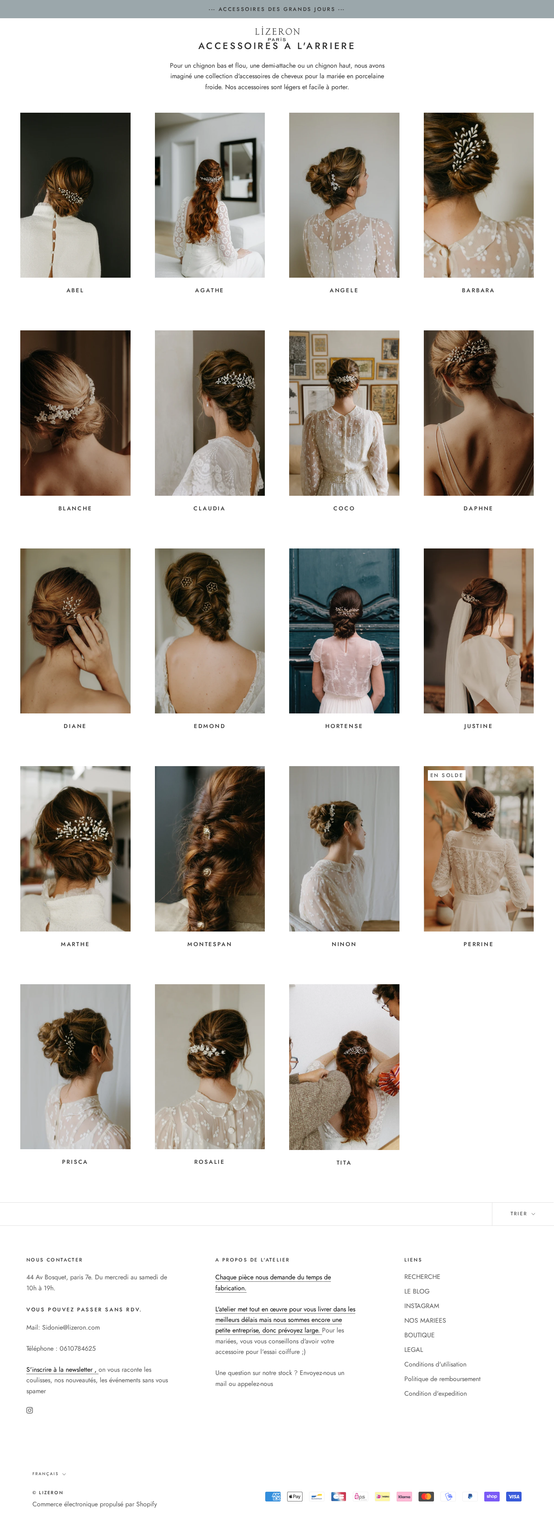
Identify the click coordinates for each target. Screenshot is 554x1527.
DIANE (75, 726)
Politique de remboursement (442, 1379)
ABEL (75, 290)
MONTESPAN (209, 944)
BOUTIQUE (419, 1335)
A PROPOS (383, 56)
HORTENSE (344, 726)
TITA (344, 1163)
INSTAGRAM (421, 1306)
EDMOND (210, 726)
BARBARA (478, 290)
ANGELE (344, 290)
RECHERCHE (422, 1276)
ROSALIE (209, 1162)
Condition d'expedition (435, 1393)
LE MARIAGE (174, 56)
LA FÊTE (222, 56)
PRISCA (75, 1162)
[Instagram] (29, 1410)
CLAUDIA (209, 508)
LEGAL (413, 1349)
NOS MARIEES (328, 56)
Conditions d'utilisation (435, 1364)
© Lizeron (48, 1492)
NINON (344, 944)
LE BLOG (416, 1291)
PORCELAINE (270, 56)
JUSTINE (478, 726)
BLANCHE (75, 508)
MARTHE (75, 944)
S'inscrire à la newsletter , (62, 1369)
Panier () (517, 34)
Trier (520, 1213)
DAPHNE (479, 508)
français (45, 1474)
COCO (344, 508)
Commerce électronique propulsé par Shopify (94, 1504)
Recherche (470, 35)
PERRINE (479, 944)
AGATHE (209, 290)
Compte (433, 35)
